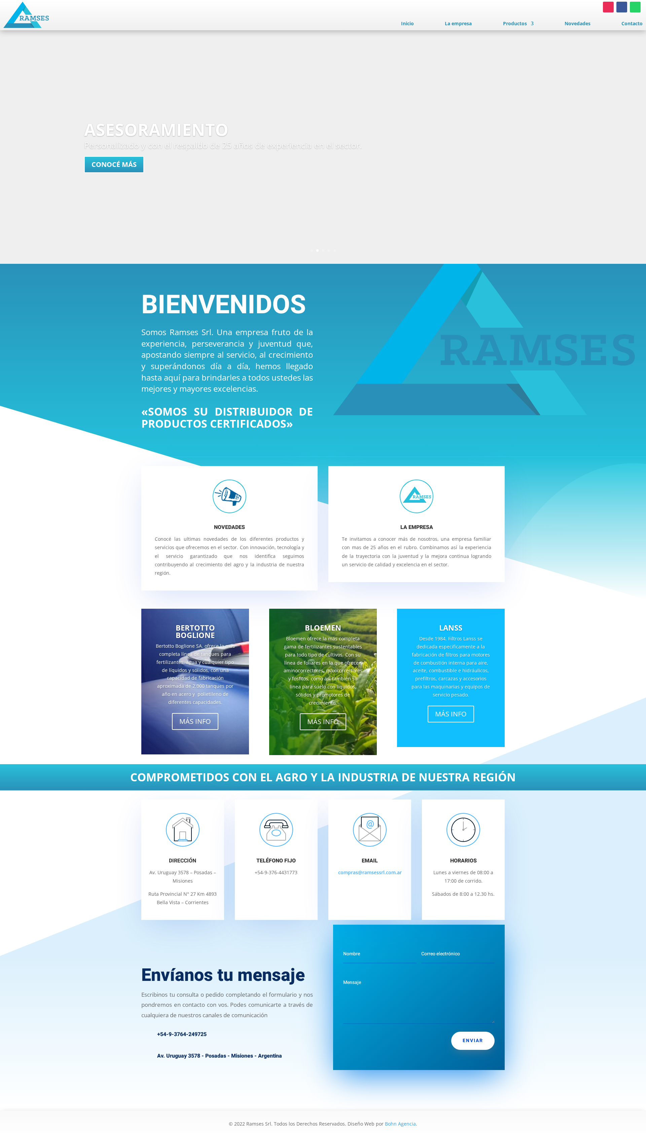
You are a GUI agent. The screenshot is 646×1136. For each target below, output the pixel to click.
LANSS (450, 628)
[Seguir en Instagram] (608, 7)
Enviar (473, 1040)
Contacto (632, 24)
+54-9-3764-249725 (182, 1034)
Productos (515, 24)
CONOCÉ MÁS (114, 164)
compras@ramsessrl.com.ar (370, 872)
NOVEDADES (229, 527)
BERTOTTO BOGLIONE (195, 631)
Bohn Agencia (400, 1124)
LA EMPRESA (416, 527)
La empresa (458, 24)
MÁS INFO (195, 721)
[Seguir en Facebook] (621, 7)
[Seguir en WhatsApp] (635, 7)
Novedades (577, 24)
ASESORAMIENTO (156, 129)
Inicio (407, 24)
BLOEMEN (323, 628)
